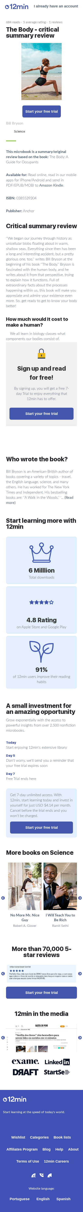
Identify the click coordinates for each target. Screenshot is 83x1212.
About (73, 1149)
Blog (47, 1149)
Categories (39, 1137)
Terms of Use (27, 1161)
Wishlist (18, 1137)
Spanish (63, 1199)
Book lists (62, 1137)
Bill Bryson (14, 123)
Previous (3, 898)
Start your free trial (41, 111)
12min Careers (56, 1161)
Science (19, 131)
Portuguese (20, 1199)
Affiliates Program (22, 1149)
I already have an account (56, 6)
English (43, 1199)
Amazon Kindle (51, 185)
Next (80, 898)
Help (59, 1149)
